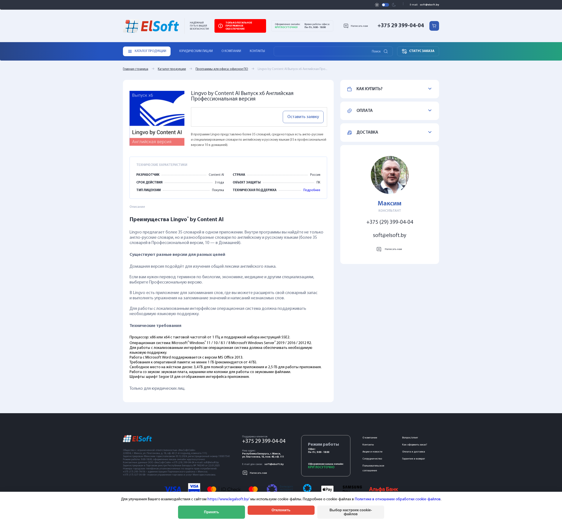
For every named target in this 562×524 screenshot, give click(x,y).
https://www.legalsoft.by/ (228, 499)
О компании (231, 51)
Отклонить (281, 510)
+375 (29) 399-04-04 (389, 222)
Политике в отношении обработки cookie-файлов (398, 499)
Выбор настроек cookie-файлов (351, 512)
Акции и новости (372, 451)
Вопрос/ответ (410, 437)
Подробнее (311, 190)
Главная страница (135, 69)
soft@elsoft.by (429, 5)
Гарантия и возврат (413, 459)
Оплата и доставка (413, 451)
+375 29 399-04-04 (401, 26)
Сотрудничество (372, 459)
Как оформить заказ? (414, 444)
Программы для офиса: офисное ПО (222, 69)
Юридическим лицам (196, 51)
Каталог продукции (172, 69)
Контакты (257, 51)
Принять (211, 512)
